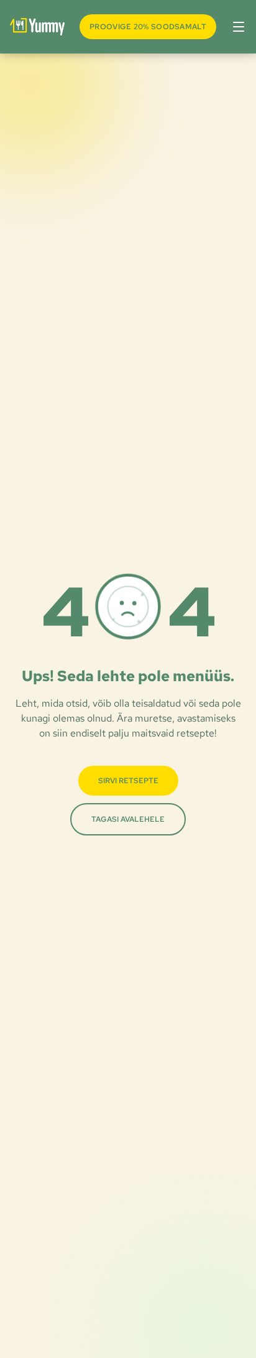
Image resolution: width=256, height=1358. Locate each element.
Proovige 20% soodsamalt (147, 27)
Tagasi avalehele (128, 819)
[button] (236, 26)
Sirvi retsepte (128, 781)
